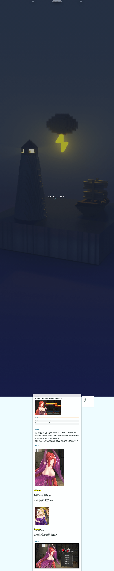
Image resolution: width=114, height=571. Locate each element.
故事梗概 (85, 398)
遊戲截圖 (85, 400)
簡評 (84, 402)
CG (84, 401)
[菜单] (81, 1)
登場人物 (85, 399)
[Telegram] (60, 1)
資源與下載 (85, 404)
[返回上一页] (33, 1)
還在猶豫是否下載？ (87, 403)
